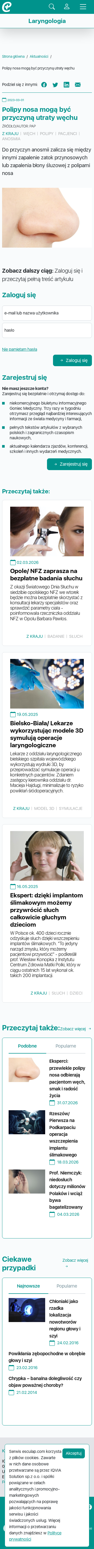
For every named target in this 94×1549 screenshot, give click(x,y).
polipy (47, 133)
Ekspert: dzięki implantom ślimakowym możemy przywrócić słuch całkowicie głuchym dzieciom (46, 910)
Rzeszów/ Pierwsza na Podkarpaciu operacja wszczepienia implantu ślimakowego (63, 1134)
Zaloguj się (76, 360)
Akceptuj (73, 1453)
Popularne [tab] (66, 1046)
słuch (76, 636)
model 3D (44, 808)
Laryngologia (47, 21)
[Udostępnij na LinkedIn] (66, 84)
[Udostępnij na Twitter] (55, 84)
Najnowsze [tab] (28, 1286)
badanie (56, 636)
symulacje (71, 808)
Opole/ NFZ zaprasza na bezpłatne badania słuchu (46, 574)
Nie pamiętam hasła (19, 349)
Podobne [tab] (27, 1046)
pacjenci (67, 133)
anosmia (11, 138)
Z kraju (10, 133)
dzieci (76, 993)
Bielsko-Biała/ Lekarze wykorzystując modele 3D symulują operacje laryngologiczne (46, 734)
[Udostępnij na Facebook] (44, 84)
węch (29, 133)
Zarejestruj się (73, 464)
